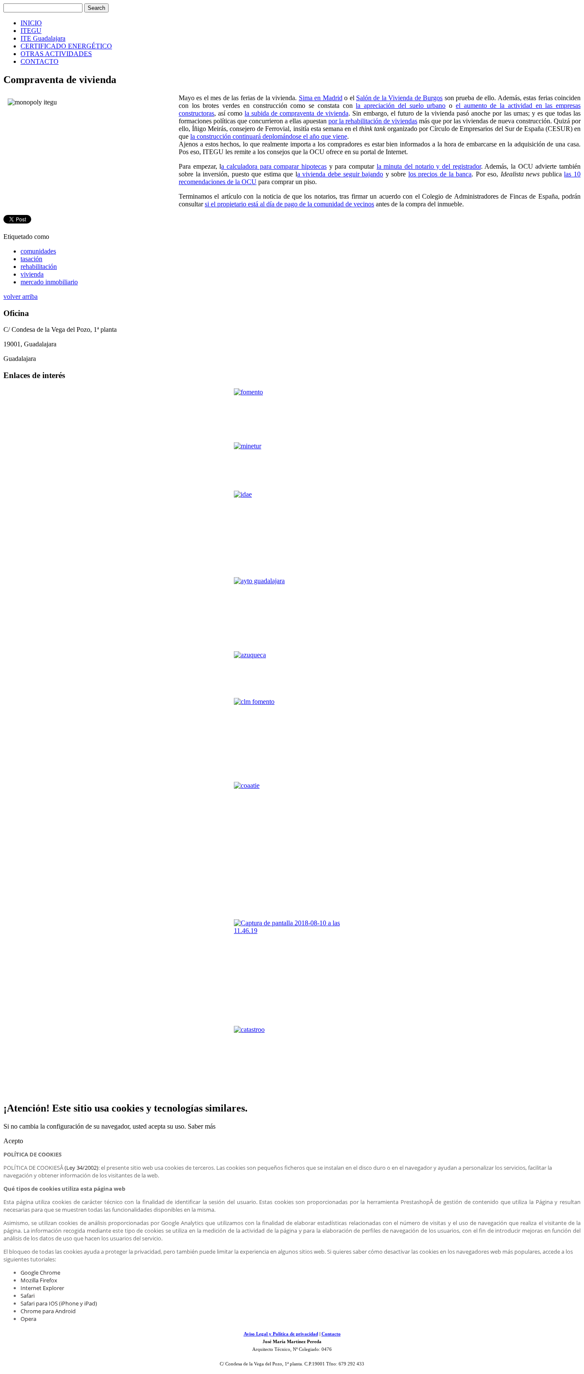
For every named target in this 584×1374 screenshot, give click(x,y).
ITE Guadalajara (43, 38)
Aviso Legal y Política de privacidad (281, 1334)
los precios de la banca (440, 174)
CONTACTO (40, 61)
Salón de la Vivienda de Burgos (399, 97)
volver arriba (20, 296)
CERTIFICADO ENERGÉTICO (66, 46)
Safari (28, 1295)
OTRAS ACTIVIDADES (56, 53)
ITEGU (31, 30)
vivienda (32, 274)
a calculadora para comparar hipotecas (274, 166)
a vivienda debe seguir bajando (340, 174)
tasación (31, 258)
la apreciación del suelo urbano (400, 105)
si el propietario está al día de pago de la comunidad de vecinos (289, 204)
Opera (28, 1319)
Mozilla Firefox (39, 1280)
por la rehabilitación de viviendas (372, 121)
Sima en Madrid (320, 97)
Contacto (331, 1334)
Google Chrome (40, 1272)
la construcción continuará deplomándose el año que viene (268, 136)
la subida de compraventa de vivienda (296, 113)
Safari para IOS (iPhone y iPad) (59, 1303)
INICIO (31, 23)
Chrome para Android (48, 1311)
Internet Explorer (42, 1288)
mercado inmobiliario (49, 282)
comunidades (38, 251)
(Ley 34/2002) (81, 1167)
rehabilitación (39, 266)
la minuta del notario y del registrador (429, 166)
